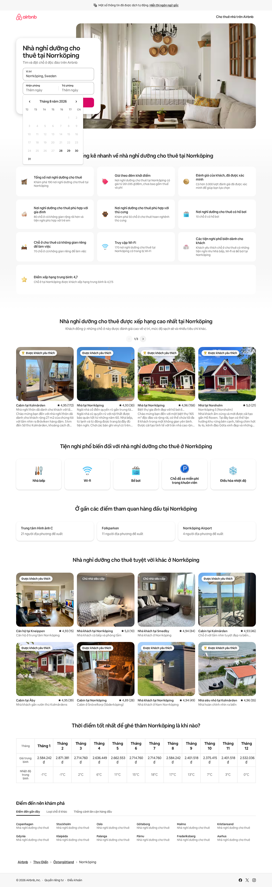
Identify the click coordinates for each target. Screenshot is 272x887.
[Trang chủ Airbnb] (26, 16)
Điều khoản (74, 880)
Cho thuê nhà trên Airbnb (234, 17)
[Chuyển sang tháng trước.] (30, 101)
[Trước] (129, 339)
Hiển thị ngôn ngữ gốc (164, 5)
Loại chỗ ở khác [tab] (57, 811)
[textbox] (40, 90)
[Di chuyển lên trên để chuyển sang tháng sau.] (76, 101)
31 (29, 159)
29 (68, 151)
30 (76, 151)
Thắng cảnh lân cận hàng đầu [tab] (93, 811)
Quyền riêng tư (54, 880)
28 (60, 151)
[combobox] (58, 76)
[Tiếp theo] (143, 339)
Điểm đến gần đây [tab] (28, 811)
